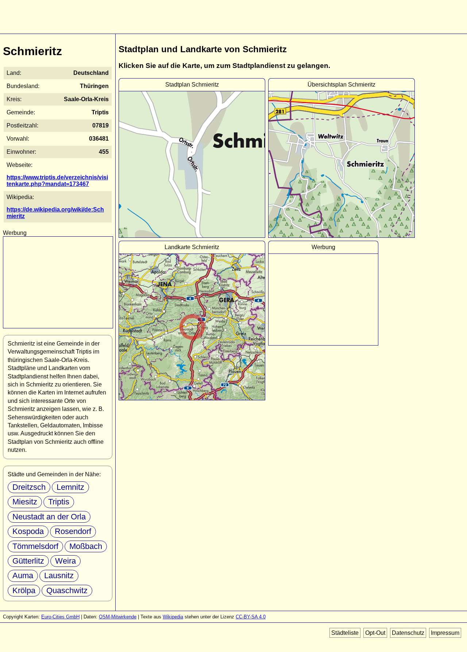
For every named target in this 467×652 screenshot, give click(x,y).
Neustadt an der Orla (49, 516)
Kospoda (28, 531)
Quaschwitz (67, 590)
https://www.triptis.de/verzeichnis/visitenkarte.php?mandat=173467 (57, 180)
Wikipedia (173, 616)
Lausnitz (59, 575)
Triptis (58, 501)
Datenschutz (408, 633)
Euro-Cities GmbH (60, 616)
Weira (65, 560)
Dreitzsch (29, 487)
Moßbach (85, 546)
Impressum (445, 633)
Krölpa (23, 590)
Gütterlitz (28, 560)
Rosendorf (73, 531)
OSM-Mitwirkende (117, 616)
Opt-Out (375, 633)
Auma (22, 575)
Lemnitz (70, 487)
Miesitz (24, 501)
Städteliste (345, 633)
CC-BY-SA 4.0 (251, 616)
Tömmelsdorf (35, 546)
